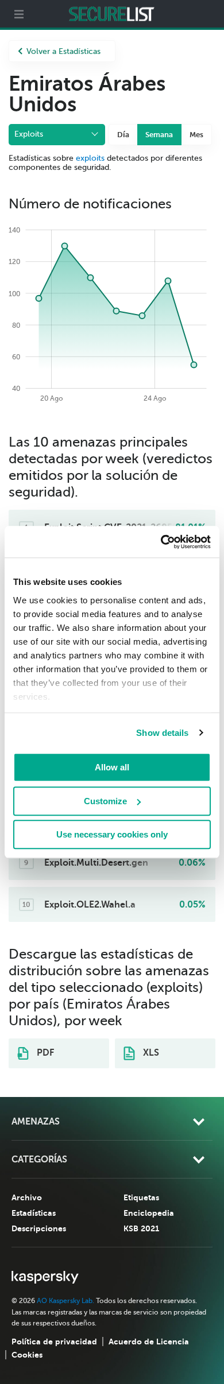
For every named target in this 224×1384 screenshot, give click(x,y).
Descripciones (38, 1228)
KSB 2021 (141, 1228)
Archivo (26, 1197)
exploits (90, 158)
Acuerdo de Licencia (149, 1341)
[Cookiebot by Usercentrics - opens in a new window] (161, 541)
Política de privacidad (54, 1341)
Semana (159, 134)
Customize (105, 801)
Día (123, 134)
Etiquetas (141, 1197)
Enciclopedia (148, 1213)
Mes (196, 134)
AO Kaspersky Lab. (65, 1301)
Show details (162, 733)
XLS (150, 1053)
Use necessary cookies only (112, 834)
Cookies (27, 1354)
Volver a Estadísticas (63, 51)
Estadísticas (33, 1213)
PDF (44, 1053)
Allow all (112, 767)
